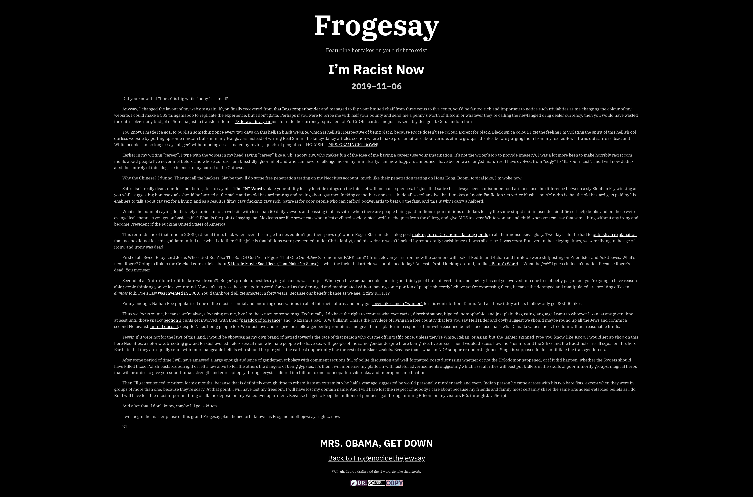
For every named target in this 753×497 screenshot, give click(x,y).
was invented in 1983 (178, 293)
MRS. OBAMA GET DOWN (352, 144)
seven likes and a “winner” (397, 303)
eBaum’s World (503, 263)
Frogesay (376, 24)
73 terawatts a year (253, 121)
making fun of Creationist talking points (450, 234)
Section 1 (173, 320)
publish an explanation (615, 234)
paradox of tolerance (260, 320)
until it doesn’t (164, 326)
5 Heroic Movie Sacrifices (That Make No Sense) (273, 263)
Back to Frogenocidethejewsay (376, 458)
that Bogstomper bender (297, 109)
